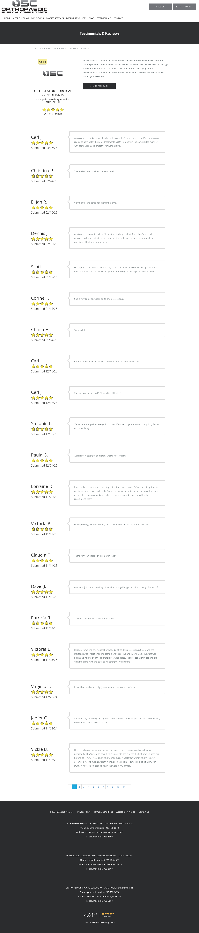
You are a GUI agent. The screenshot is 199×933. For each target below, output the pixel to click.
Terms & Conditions (103, 811)
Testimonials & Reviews (79, 48)
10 (118, 786)
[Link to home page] (20, 7)
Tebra (112, 922)
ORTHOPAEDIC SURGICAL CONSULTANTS (48, 48)
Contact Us (144, 811)
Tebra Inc (69, 812)
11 (124, 786)
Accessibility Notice (125, 811)
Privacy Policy (83, 811)
